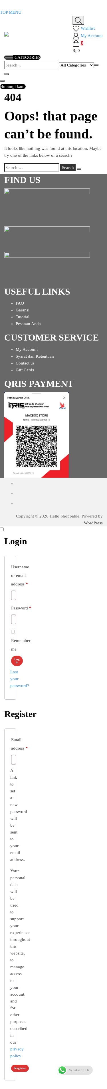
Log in (17, 660)
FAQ (20, 303)
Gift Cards (25, 370)
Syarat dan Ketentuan (35, 356)
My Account (27, 349)
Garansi (22, 310)
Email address (19, 743)
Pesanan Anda (28, 323)
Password (21, 607)
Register (20, 1068)
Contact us (25, 363)
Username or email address (20, 575)
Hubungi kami (13, 86)
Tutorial (22, 317)
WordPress (93, 523)
